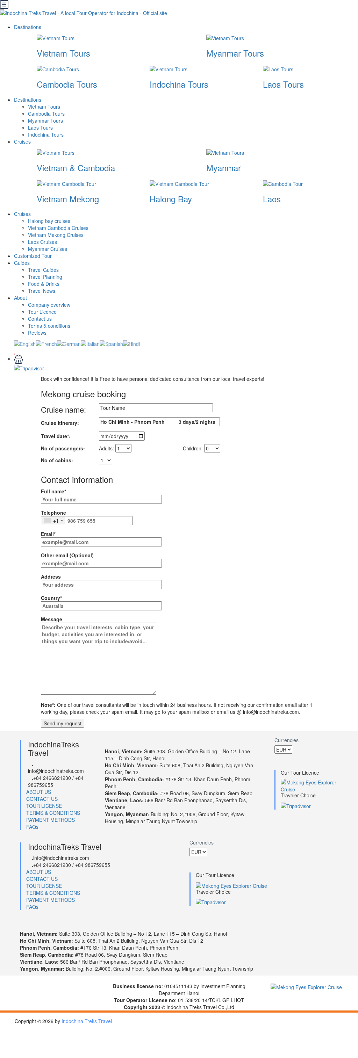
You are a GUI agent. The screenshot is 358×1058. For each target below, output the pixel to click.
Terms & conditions (49, 325)
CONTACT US (42, 798)
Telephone (53, 516)
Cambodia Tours (67, 84)
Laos (272, 199)
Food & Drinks (43, 283)
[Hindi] (131, 343)
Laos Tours (283, 84)
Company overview (49, 304)
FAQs (32, 826)
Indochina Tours (179, 84)
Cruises (23, 141)
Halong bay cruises (49, 220)
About (20, 297)
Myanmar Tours (235, 53)
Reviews (37, 332)
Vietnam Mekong (68, 199)
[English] (25, 343)
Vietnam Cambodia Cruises (58, 227)
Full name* (53, 491)
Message (51, 619)
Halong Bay (171, 199)
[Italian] (90, 343)
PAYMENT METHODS (50, 819)
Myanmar (223, 167)
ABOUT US (38, 791)
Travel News (41, 290)
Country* (51, 597)
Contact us (40, 318)
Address (51, 576)
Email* (48, 533)
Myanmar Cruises (47, 248)
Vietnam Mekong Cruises (56, 234)
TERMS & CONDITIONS (53, 812)
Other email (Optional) (67, 555)
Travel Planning (45, 276)
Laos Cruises (42, 241)
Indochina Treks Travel (87, 1020)
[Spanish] (111, 343)
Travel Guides (43, 269)
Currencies (286, 740)
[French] (46, 343)
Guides (22, 262)
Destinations (28, 26)
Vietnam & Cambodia (76, 167)
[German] (69, 343)
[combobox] (53, 520)
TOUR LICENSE (44, 805)
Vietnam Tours (63, 53)
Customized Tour (33, 255)
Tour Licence (42, 311)
